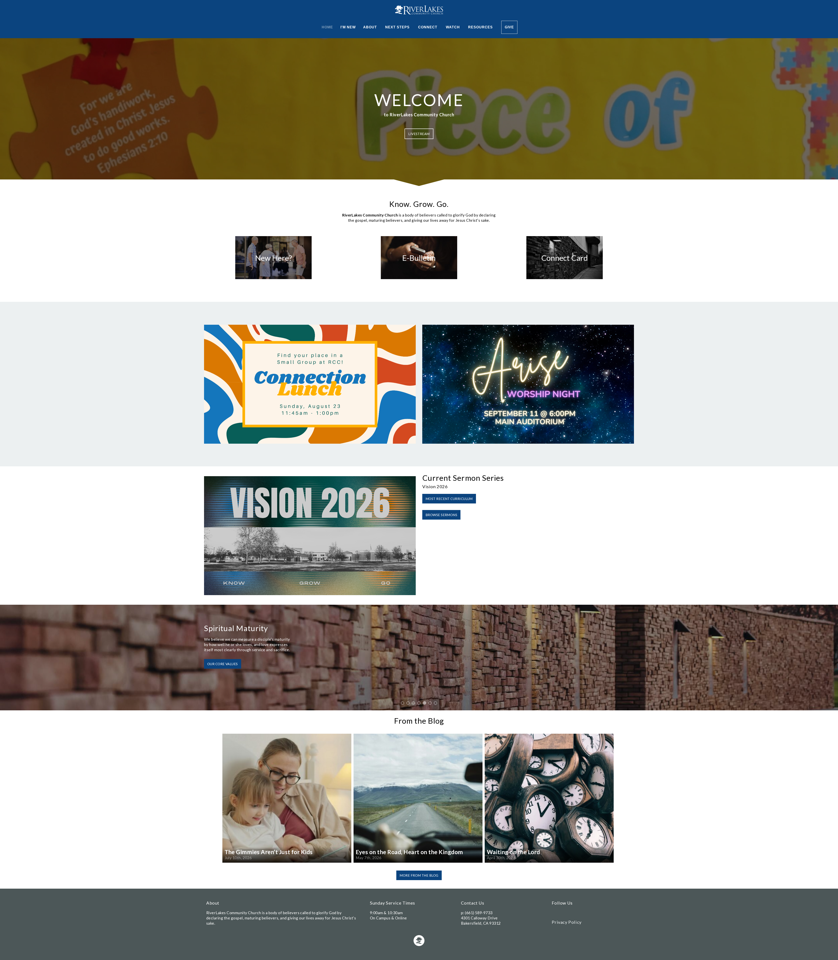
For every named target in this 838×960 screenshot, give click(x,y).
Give (509, 27)
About (370, 27)
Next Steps (398, 27)
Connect (428, 27)
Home (327, 27)
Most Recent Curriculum (449, 499)
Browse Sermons (441, 515)
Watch (453, 27)
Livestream (419, 134)
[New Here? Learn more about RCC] (273, 279)
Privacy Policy (566, 922)
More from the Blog (419, 875)
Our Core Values (222, 669)
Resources (481, 27)
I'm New (348, 27)
